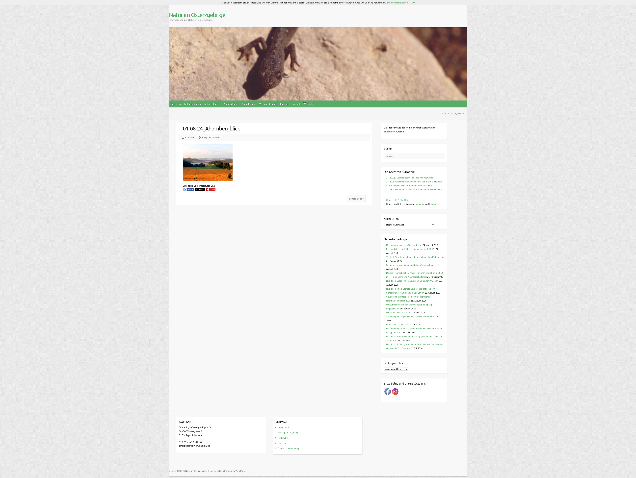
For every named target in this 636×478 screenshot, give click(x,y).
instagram (419, 204)
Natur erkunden (192, 104)
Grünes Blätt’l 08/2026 (397, 200)
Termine (284, 104)
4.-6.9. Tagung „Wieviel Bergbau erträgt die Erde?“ (410, 185)
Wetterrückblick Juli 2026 (398, 312)
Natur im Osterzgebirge (197, 14)
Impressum (283, 427)
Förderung (283, 438)
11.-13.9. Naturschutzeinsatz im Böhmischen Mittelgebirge (414, 189)
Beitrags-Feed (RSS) (288, 432)
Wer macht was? (267, 104)
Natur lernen (248, 104)
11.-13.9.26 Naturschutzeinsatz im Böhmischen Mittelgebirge (415, 257)
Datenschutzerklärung (288, 448)
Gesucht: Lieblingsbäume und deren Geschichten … (411, 265)
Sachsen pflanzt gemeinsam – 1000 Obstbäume (409, 316)
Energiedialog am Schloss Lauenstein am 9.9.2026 (410, 249)
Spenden (282, 443)
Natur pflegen (231, 104)
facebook (433, 204)
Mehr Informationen (397, 2)
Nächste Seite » (355, 198)
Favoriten (176, 104)
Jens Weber (190, 137)
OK (413, 2)
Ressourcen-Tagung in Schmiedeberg (404, 245)
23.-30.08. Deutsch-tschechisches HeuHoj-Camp (409, 177)
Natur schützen (212, 104)
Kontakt (296, 104)
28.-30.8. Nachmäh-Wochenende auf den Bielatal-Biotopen (414, 181)
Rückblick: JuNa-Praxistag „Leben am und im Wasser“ (412, 281)
